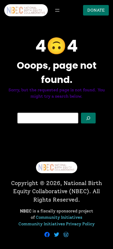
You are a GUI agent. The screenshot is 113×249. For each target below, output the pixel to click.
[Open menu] (57, 10)
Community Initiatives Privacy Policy (56, 223)
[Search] (88, 118)
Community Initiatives (59, 217)
